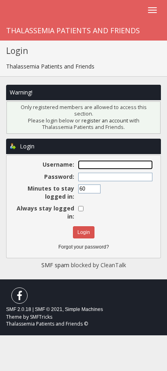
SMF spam (55, 265)
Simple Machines (84, 309)
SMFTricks (41, 316)
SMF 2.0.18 (18, 309)
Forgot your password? (83, 247)
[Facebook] (19, 297)
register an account (104, 120)
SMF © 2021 (48, 309)
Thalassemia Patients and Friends (73, 30)
